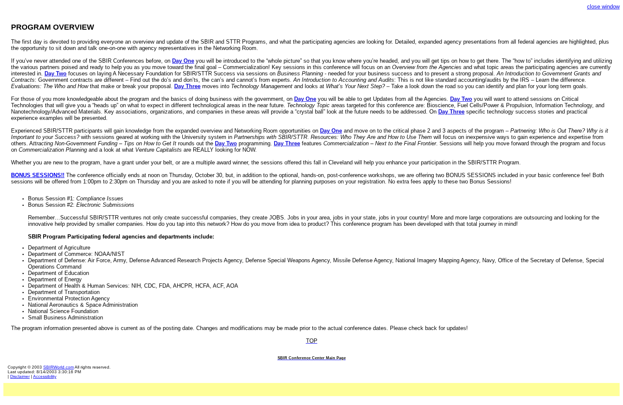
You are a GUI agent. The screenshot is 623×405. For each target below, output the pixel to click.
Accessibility (44, 376)
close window (603, 6)
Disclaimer (20, 376)
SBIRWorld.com (58, 367)
